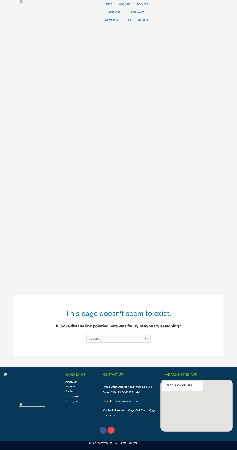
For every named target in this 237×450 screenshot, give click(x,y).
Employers (137, 12)
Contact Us (112, 20)
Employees (113, 12)
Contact (70, 391)
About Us (124, 4)
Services (142, 4)
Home (108, 4)
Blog (128, 20)
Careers (143, 20)
